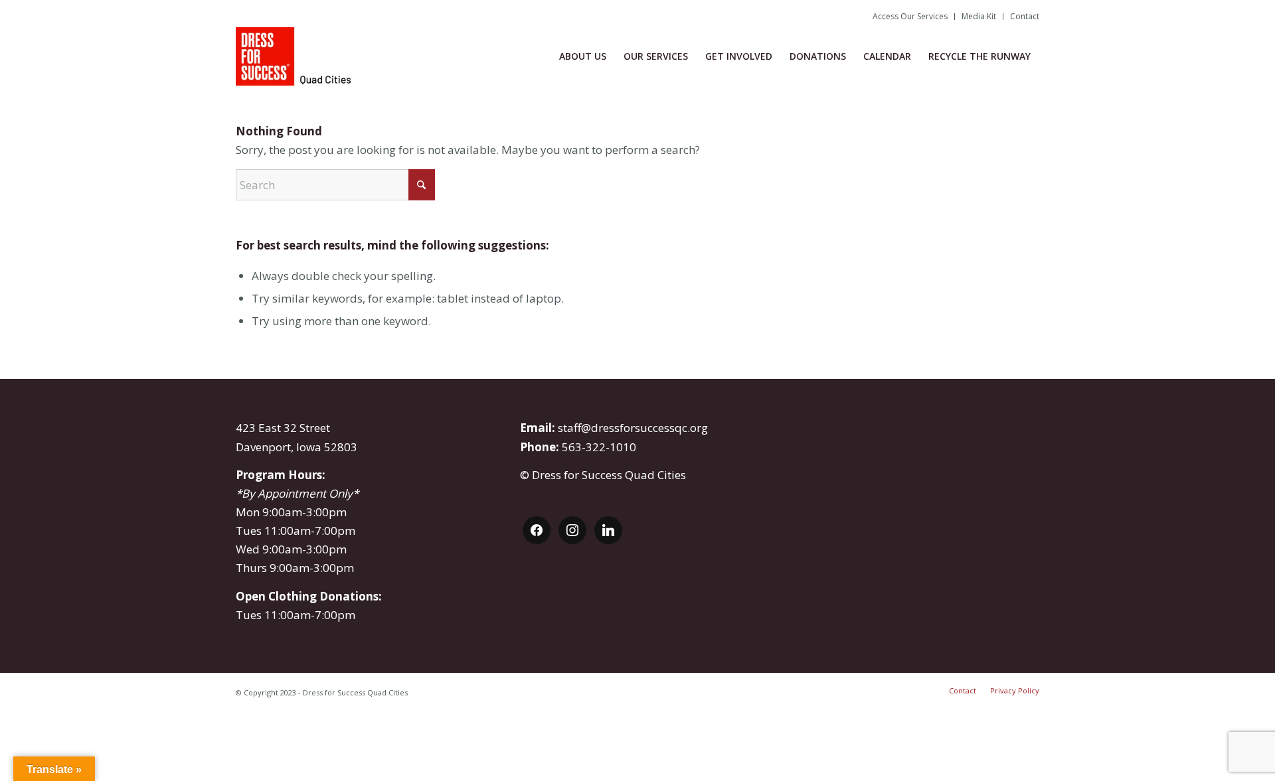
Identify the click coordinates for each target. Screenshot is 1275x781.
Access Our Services (910, 16)
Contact (1024, 16)
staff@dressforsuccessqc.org (633, 427)
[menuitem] (910, 16)
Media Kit (979, 16)
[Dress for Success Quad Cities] (296, 56)
